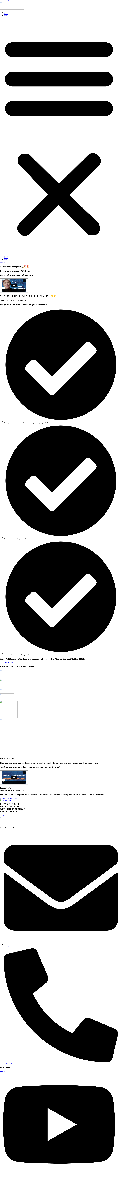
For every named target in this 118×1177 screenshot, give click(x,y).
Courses (6, 12)
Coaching (6, 14)
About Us (6, 15)
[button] (59, 136)
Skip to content (4, 1)
